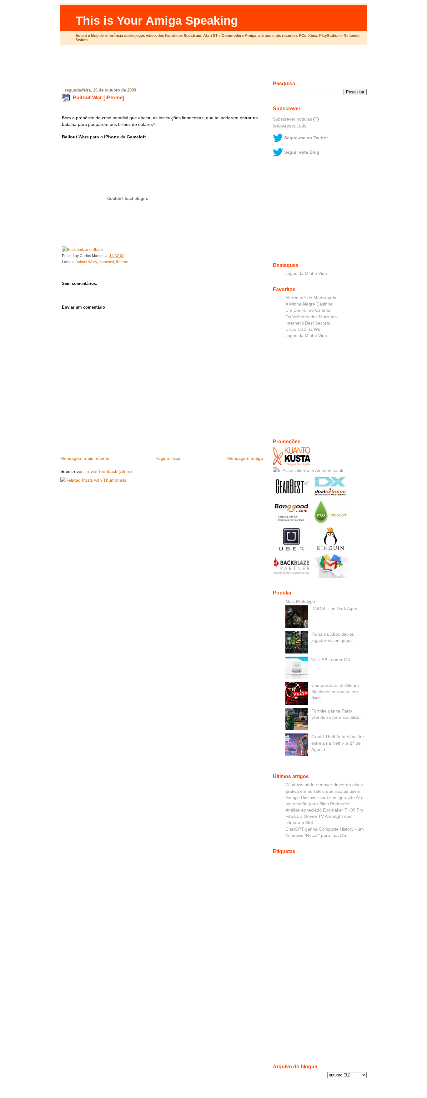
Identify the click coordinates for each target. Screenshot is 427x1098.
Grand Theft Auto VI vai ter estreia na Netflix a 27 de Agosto (337, 743)
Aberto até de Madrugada (310, 297)
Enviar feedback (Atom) (108, 471)
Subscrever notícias (292, 119)
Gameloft (106, 262)
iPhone (122, 262)
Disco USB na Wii (302, 329)
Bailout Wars (86, 262)
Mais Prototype (300, 601)
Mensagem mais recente (84, 458)
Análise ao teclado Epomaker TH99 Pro (324, 809)
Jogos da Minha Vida (306, 273)
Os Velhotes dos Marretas (311, 316)
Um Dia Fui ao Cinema (307, 310)
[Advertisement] (213, 65)
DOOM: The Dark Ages (334, 608)
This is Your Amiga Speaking (157, 20)
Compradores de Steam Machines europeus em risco (335, 691)
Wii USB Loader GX (330, 659)
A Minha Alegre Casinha (309, 303)
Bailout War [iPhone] (98, 97)
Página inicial (168, 458)
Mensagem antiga (245, 458)
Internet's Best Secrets (307, 322)
